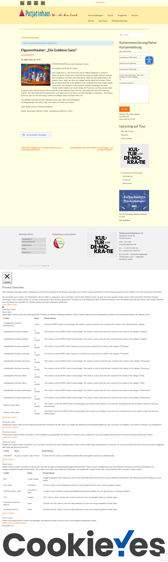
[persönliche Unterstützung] (42, 3)
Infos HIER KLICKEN (127, 119)
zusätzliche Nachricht (126, 83)
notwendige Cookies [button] (9, 305)
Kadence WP (45, 265)
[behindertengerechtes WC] (36, 3)
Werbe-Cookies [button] (8, 459)
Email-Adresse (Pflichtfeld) (128, 57)
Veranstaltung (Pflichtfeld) (127, 69)
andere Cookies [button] (8, 513)
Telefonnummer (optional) (127, 63)
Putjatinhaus (100, 2)
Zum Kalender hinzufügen (36, 135)
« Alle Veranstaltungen (30, 38)
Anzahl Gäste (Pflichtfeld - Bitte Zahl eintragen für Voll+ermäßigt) (131, 76)
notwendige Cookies (9, 309)
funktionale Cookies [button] (9, 417)
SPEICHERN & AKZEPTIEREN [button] (14, 523)
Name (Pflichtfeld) (125, 51)
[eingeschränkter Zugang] (22, 3)
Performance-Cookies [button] (10, 427)
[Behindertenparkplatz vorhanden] (29, 3)
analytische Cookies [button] (9, 437)
